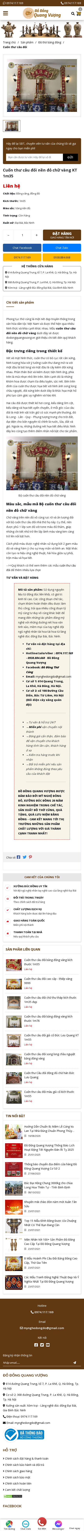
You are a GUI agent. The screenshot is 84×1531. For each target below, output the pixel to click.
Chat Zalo (62, 248)
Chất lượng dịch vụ (27, 909)
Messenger (58, 1528)
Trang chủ (9, 42)
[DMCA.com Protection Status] (12, 1496)
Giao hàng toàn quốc (29, 920)
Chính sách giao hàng (18, 1471)
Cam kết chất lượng (17, 1490)
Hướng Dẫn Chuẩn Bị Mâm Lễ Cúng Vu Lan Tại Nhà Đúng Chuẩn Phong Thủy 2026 (49, 1131)
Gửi (70, 157)
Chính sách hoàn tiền (17, 1483)
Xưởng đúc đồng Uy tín (30, 886)
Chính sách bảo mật (17, 1477)
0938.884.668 (62, 257)
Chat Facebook (22, 248)
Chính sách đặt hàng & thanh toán (26, 1458)
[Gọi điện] (42, 1521)
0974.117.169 (14, 3)
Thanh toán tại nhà (27, 932)
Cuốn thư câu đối (15, 47)
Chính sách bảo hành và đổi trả (24, 1465)
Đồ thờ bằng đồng (49, 42)
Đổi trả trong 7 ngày (28, 897)
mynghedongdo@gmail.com (53, 676)
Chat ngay (74, 1528)
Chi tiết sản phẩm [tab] (20, 302)
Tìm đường (9, 1528)
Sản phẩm (27, 42)
